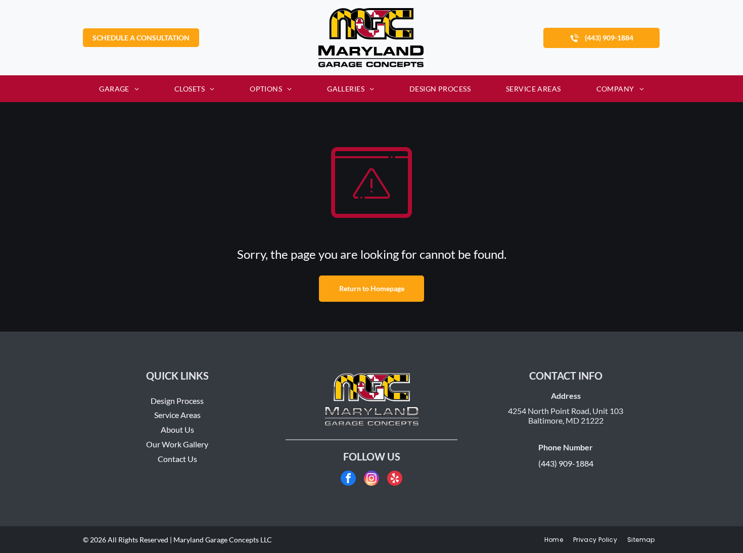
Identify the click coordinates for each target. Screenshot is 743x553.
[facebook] (348, 479)
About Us (177, 429)
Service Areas (177, 415)
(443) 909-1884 (565, 463)
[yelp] (394, 479)
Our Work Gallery (177, 444)
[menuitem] (119, 88)
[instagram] (371, 479)
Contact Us (177, 459)
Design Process (177, 400)
